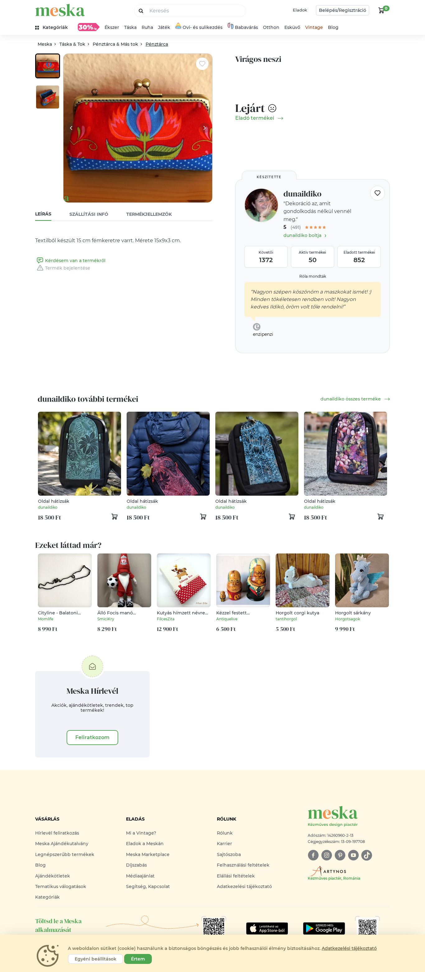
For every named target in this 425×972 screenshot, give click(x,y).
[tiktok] (366, 855)
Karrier (224, 843)
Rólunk (225, 833)
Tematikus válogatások (60, 886)
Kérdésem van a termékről (75, 260)
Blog (333, 27)
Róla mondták (312, 276)
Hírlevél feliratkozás (57, 833)
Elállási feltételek (236, 876)
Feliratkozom (92, 737)
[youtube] (353, 855)
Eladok (300, 9)
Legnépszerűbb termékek (64, 854)
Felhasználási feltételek (243, 865)
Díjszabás (136, 865)
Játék (164, 27)
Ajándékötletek (52, 876)
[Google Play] (267, 928)
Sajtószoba (229, 854)
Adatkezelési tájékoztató (244, 886)
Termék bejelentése (67, 268)
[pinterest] (339, 855)
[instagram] (326, 855)
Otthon (271, 27)
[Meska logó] (60, 10)
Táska (130, 27)
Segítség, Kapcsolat (148, 886)
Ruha (147, 27)
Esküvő (292, 27)
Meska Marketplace (148, 854)
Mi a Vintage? (141, 833)
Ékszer (112, 27)
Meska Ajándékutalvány (61, 843)
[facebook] (313, 855)
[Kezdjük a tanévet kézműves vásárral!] (89, 27)
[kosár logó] (381, 10)
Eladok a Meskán (145, 843)
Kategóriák (47, 897)
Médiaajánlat (140, 876)
